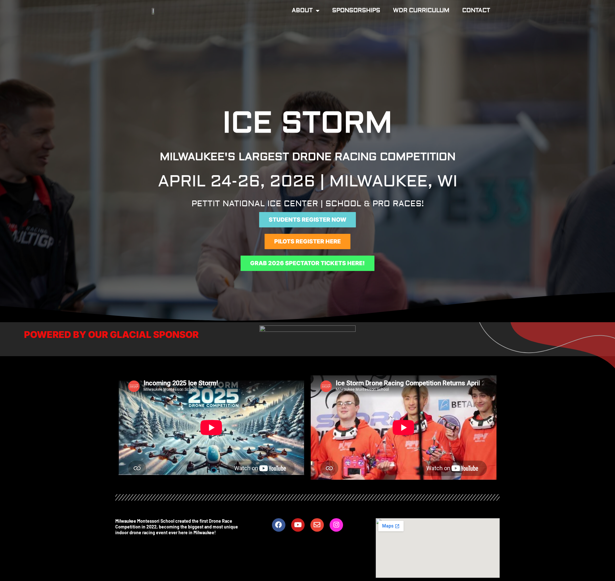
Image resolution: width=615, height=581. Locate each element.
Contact (476, 10)
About (302, 10)
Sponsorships (356, 10)
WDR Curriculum (421, 10)
